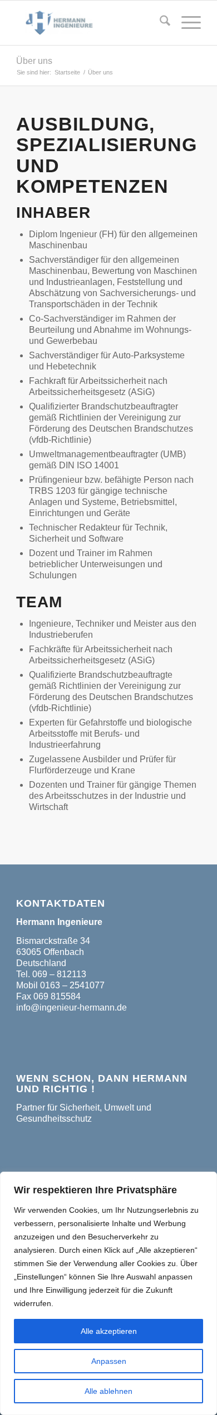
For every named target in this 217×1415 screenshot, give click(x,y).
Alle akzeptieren (109, 1331)
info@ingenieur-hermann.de (71, 1007)
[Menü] (185, 23)
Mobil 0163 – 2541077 (60, 985)
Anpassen (108, 1361)
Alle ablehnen (108, 1391)
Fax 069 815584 (48, 996)
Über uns (34, 61)
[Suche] (159, 23)
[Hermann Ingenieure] (90, 23)
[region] (108, 1293)
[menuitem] (159, 23)
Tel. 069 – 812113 (51, 974)
